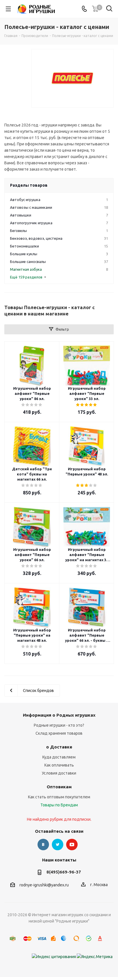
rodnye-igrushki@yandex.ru (44, 885)
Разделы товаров (29, 185)
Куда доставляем (59, 757)
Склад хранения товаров (59, 733)
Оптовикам (59, 786)
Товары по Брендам (59, 805)
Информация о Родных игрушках (59, 715)
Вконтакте (43, 844)
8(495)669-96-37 (63, 871)
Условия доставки (59, 773)
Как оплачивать (59, 765)
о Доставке (59, 746)
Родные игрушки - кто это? (59, 725)
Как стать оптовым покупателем (59, 797)
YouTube (72, 844)
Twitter (57, 844)
